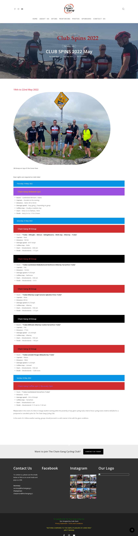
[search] (123, 9)
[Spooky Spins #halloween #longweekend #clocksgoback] (93, 484)
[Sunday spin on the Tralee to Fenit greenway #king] (80, 491)
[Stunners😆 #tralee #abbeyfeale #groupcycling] (80, 478)
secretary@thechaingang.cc (22, 488)
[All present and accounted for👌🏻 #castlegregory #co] (80, 484)
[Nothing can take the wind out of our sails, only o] (86, 478)
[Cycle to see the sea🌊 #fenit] (73, 478)
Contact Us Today (93, 451)
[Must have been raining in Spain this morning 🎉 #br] (86, 484)
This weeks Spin (69, 46)
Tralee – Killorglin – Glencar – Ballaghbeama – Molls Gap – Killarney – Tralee (49, 235)
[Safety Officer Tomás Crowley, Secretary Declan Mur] (73, 484)
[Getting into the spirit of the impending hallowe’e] (73, 498)
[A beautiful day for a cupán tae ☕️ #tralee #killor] (93, 491)
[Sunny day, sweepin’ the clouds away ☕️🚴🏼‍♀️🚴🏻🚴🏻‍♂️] (86, 491)
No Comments (82, 56)
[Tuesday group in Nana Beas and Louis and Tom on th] (80, 498)
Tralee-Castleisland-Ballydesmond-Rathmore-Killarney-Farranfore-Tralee (49, 265)
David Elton (55, 56)
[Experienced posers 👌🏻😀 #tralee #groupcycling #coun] (73, 491)
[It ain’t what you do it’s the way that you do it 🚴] (93, 498)
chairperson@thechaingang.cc (23, 493)
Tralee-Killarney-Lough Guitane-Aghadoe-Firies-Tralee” (42, 295)
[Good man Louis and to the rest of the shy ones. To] (93, 478)
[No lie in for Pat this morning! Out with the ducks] (86, 498)
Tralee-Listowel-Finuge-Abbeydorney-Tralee (38, 355)
